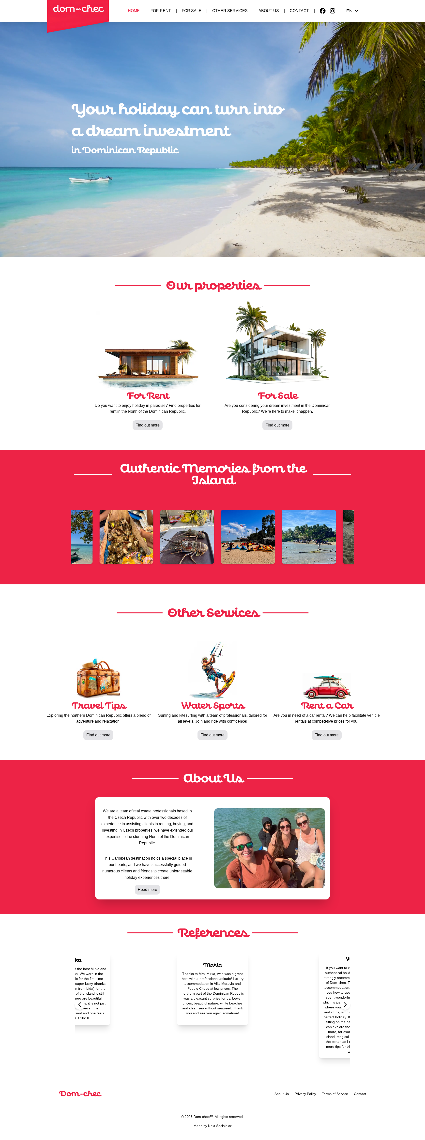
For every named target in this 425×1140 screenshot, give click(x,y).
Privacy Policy (305, 1094)
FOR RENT (161, 11)
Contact (360, 1094)
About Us (281, 1094)
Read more (147, 889)
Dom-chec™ (203, 1117)
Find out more (148, 425)
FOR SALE (191, 11)
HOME (134, 11)
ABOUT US (268, 11)
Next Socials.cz (220, 1126)
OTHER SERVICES (230, 11)
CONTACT (299, 11)
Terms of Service (335, 1094)
